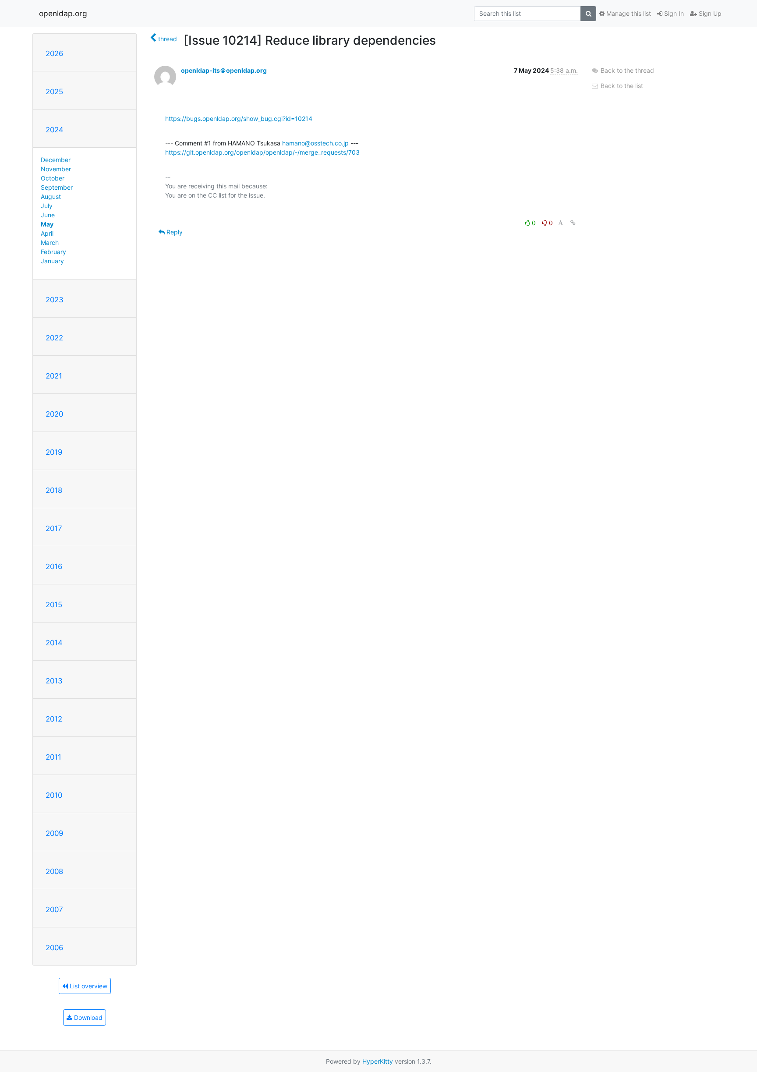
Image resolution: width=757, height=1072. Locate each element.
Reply (174, 232)
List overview (87, 986)
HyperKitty (377, 1061)
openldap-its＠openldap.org (224, 70)
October (52, 178)
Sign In (673, 13)
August (51, 196)
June (48, 215)
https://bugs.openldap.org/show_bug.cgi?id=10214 (238, 118)
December (56, 159)
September (57, 187)
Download (87, 1017)
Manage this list (628, 13)
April (47, 233)
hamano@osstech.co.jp (315, 143)
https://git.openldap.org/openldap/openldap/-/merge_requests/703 (262, 152)
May (47, 224)
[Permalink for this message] (573, 222)
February (53, 251)
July (47, 205)
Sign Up (709, 13)
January (52, 261)
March (50, 242)
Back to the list (621, 85)
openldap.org (63, 13)
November (56, 169)
